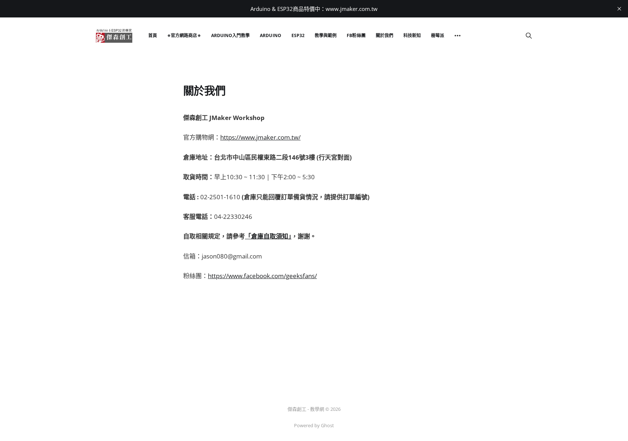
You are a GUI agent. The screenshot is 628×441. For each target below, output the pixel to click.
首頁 (152, 35)
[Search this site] (528, 35)
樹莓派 (437, 35)
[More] (457, 35)
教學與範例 (326, 35)
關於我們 (384, 35)
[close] (619, 9)
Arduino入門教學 (230, 35)
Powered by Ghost (314, 425)
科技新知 (412, 35)
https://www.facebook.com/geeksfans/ (262, 276)
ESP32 (298, 35)
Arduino (270, 35)
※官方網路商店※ (184, 35)
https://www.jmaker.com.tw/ (260, 137)
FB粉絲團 (356, 35)
